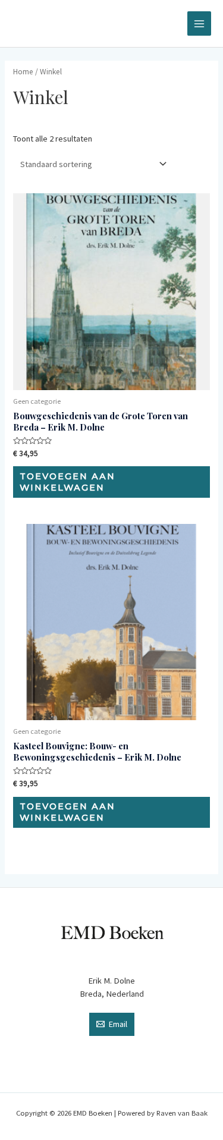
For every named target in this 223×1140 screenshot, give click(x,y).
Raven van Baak (182, 1112)
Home (23, 72)
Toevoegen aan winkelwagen (67, 482)
